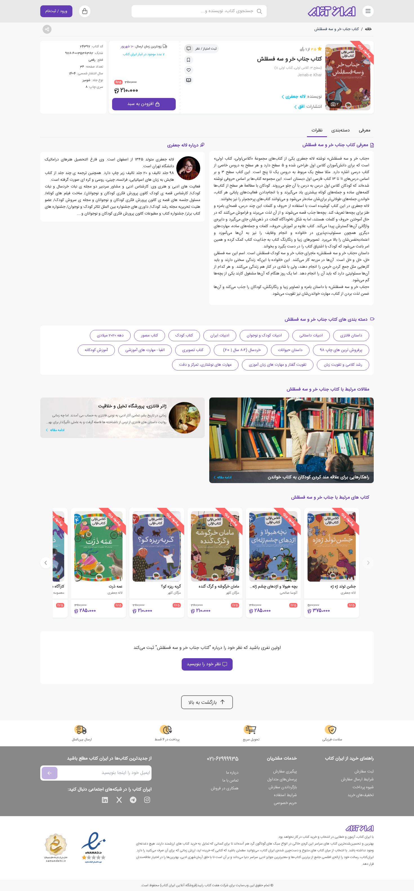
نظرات (316, 130)
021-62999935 (223, 759)
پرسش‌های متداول (282, 779)
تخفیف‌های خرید (361, 795)
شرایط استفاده (285, 795)
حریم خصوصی (285, 803)
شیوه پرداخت (363, 787)
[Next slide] (46, 562)
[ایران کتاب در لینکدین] (105, 800)
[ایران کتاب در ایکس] (119, 800)
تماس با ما (230, 780)
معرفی (364, 130)
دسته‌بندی (340, 130)
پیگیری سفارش (285, 771)
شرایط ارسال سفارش (357, 779)
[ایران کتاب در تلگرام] (133, 800)
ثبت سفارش (364, 771)
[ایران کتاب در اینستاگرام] (147, 800)
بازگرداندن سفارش (283, 787)
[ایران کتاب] (332, 11)
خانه (368, 29)
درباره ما (232, 772)
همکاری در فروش (225, 788)
